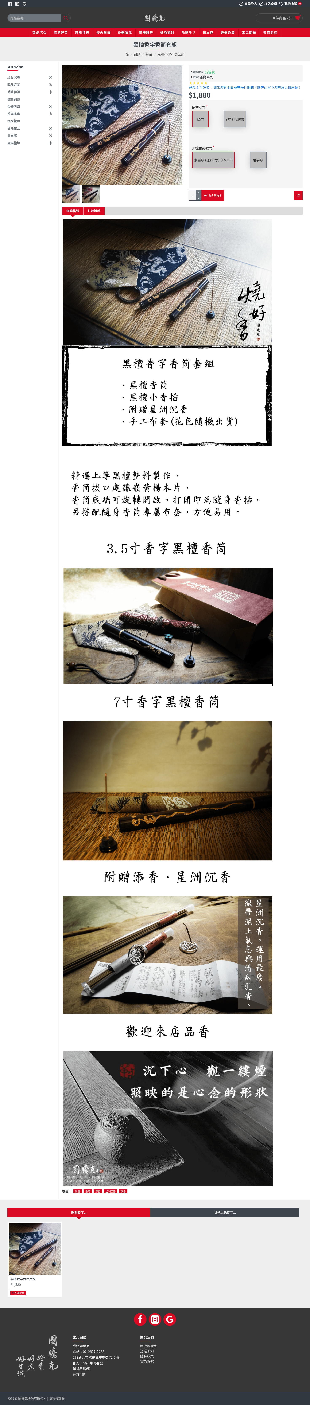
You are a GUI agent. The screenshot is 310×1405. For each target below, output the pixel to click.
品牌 (137, 54)
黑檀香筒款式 (202, 147)
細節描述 (72, 211)
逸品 (149, 54)
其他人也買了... (225, 1212)
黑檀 (77, 1191)
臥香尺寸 (198, 107)
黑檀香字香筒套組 (23, 1279)
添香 (97, 1191)
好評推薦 (94, 211)
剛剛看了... (78, 1212)
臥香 (123, 1191)
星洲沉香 (110, 1191)
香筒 (87, 1191)
